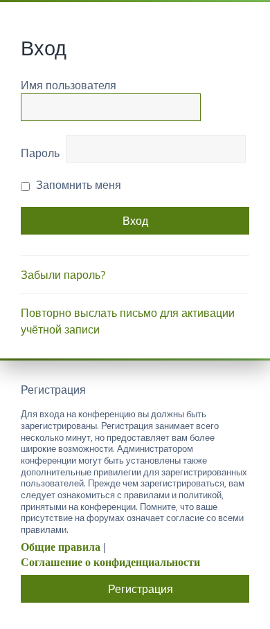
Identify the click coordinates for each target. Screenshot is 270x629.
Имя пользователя (68, 85)
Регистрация (140, 589)
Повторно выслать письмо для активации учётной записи (128, 321)
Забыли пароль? (63, 274)
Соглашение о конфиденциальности (110, 562)
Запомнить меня (77, 184)
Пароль (40, 153)
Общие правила (60, 547)
